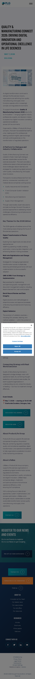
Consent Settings (17, 341)
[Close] (31, 325)
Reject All (17, 346)
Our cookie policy (26, 336)
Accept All (17, 351)
